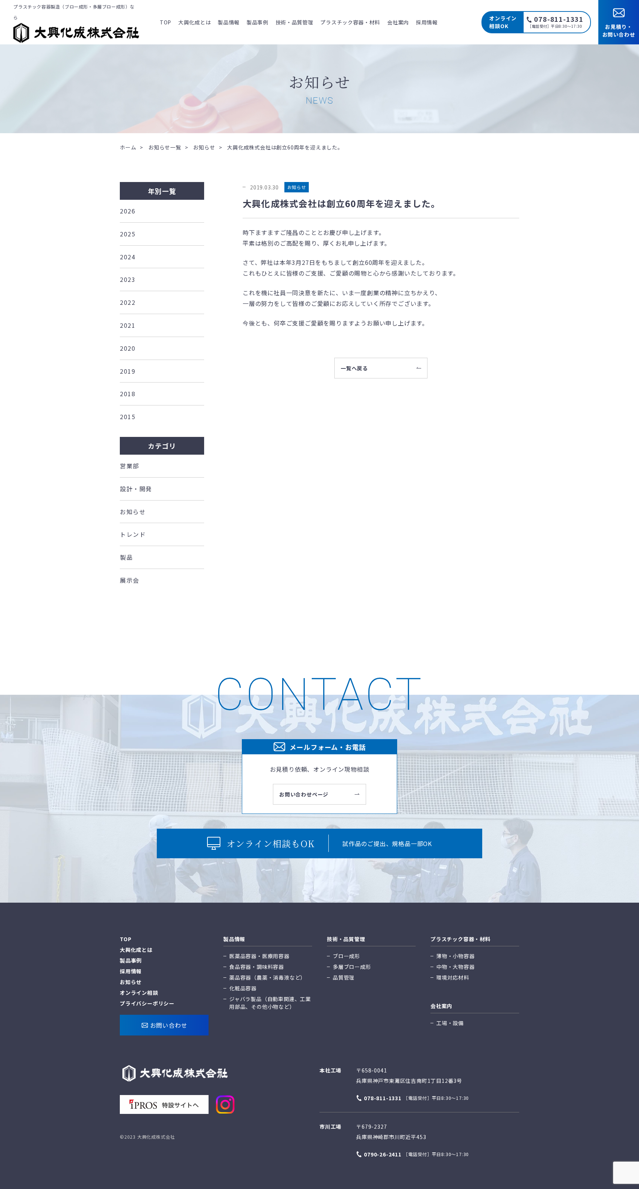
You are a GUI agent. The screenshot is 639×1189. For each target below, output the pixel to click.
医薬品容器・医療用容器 (259, 956)
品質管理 (344, 977)
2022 (127, 302)
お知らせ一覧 (164, 147)
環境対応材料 (452, 977)
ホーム (128, 147)
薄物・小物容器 (455, 956)
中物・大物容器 (455, 966)
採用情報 (427, 22)
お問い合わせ (168, 1025)
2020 (127, 348)
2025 (127, 233)
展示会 (129, 580)
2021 (127, 325)
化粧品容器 (243, 988)
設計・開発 (136, 488)
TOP (165, 22)
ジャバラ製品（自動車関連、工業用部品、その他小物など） (270, 1002)
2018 (127, 393)
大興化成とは (194, 22)
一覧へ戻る (354, 368)
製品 (126, 557)
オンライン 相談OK (503, 22)
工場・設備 (450, 1023)
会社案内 (398, 22)
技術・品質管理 (294, 22)
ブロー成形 (346, 956)
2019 (127, 371)
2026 (127, 210)
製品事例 (257, 22)
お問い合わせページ (303, 794)
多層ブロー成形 (352, 966)
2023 (127, 279)
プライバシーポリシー (147, 1003)
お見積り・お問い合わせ (618, 30)
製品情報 (229, 22)
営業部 (129, 465)
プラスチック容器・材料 (350, 22)
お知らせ (204, 147)
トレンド (133, 534)
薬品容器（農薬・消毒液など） (267, 977)
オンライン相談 (139, 992)
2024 (127, 256)
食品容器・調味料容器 (256, 966)
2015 (127, 416)
